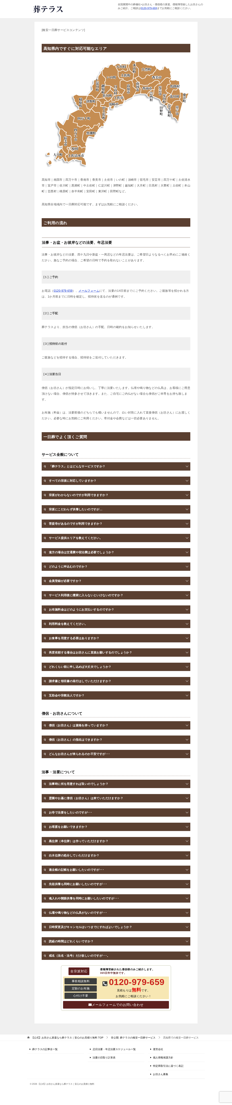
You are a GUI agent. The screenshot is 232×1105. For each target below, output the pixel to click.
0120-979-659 (149, 8)
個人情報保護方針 (163, 1057)
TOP (67, 1037)
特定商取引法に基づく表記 (168, 1065)
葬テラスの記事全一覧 (45, 1049)
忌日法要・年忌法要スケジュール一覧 (114, 1049)
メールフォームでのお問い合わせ (118, 1005)
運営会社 (158, 1049)
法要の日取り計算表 (104, 1057)
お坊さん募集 (160, 1074)
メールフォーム (88, 290)
